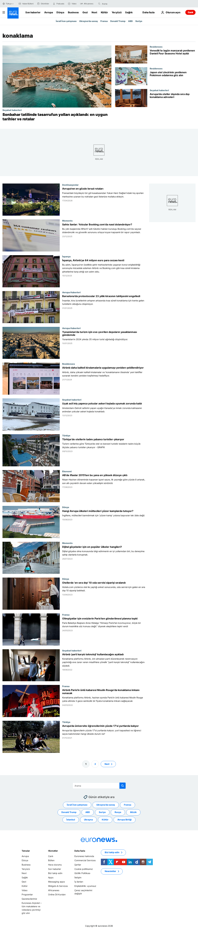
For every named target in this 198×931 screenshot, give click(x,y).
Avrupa (48, 12)
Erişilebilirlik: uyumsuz (85, 886)
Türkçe (9, 3)
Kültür (104, 12)
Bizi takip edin (55, 873)
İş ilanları (78, 881)
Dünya (60, 12)
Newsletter (110, 871)
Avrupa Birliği (124, 819)
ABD (130, 21)
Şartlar (77, 864)
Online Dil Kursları (57, 894)
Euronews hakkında (84, 856)
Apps (50, 877)
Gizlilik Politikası (82, 873)
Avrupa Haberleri (71, 292)
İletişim (77, 877)
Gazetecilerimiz (29, 898)
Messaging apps (56, 881)
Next (94, 12)
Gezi (85, 12)
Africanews (53, 890)
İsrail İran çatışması (66, 21)
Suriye (138, 21)
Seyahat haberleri (12, 110)
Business (73, 12)
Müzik (133, 812)
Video (24, 890)
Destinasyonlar (70, 185)
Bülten (51, 860)
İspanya (66, 256)
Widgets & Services (58, 886)
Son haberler (33, 12)
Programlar (27, 894)
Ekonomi (67, 471)
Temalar (26, 850)
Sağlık (129, 12)
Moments (67, 220)
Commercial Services (85, 860)
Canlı (190, 12)
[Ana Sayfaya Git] (13, 13)
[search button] (99, 3)
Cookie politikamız (83, 869)
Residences (156, 46)
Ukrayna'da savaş (88, 21)
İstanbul (70, 819)
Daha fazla (79, 850)
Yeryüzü (117, 12)
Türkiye (66, 435)
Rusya (118, 812)
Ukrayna (88, 819)
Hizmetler (53, 850)
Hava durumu (55, 864)
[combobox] (115, 3)
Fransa (104, 21)
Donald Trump (117, 21)
